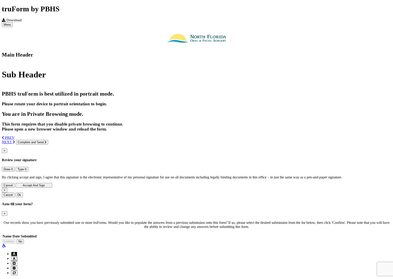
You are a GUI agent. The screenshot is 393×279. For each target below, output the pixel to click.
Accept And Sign (34, 185)
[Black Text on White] (14, 258)
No (20, 241)
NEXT (7, 142)
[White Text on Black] (14, 254)
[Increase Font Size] (14, 263)
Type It (22, 169)
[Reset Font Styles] (14, 273)
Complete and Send (31, 142)
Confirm (9, 241)
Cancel (8, 185)
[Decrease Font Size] (14, 268)
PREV (9, 138)
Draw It (8, 169)
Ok (19, 195)
